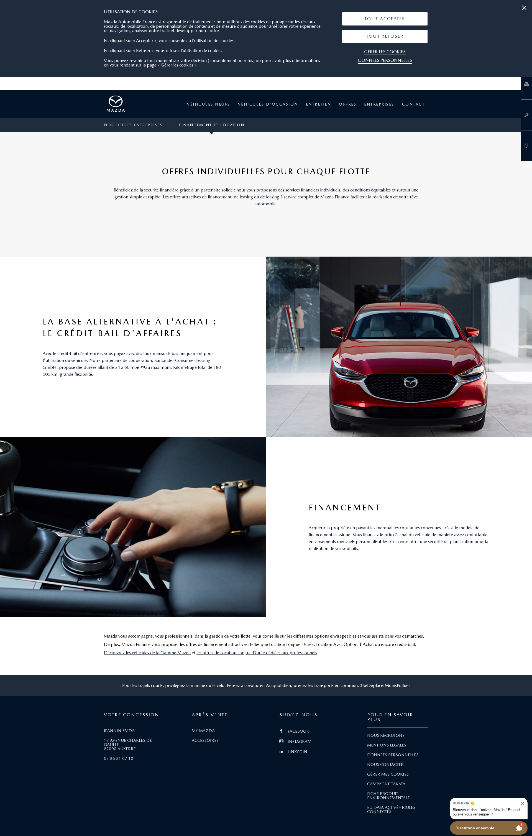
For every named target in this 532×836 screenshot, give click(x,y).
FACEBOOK (298, 731)
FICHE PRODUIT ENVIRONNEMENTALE (388, 795)
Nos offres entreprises (133, 125)
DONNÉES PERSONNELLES (392, 754)
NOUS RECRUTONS (386, 735)
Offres (347, 104)
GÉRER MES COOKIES (388, 774)
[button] (385, 19)
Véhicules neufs (208, 104)
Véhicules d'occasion (268, 104)
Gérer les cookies (385, 51)
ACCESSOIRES (205, 740)
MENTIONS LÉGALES (386, 745)
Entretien (318, 104)
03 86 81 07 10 (118, 758)
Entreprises (379, 104)
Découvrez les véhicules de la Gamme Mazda (147, 652)
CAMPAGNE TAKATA (386, 783)
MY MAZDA (203, 730)
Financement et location (211, 125)
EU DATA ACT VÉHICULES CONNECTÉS (391, 809)
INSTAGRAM (299, 741)
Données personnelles (385, 60)
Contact (413, 104)
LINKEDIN (297, 751)
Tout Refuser (385, 36)
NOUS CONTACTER (385, 764)
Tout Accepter (384, 18)
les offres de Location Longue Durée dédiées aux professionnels (256, 652)
